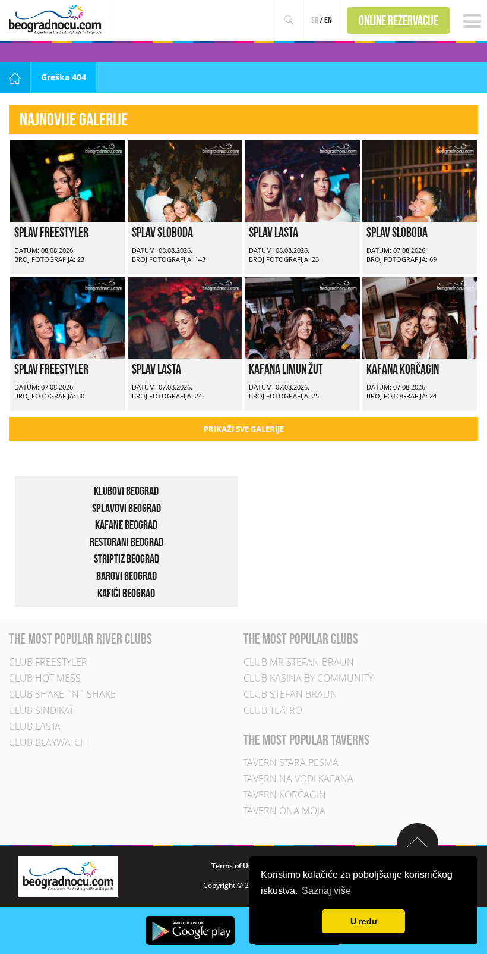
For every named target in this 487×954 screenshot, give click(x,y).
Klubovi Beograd (126, 490)
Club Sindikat (41, 710)
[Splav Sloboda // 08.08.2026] (185, 180)
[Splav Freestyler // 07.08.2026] (67, 316)
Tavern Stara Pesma (291, 762)
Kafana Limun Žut (286, 369)
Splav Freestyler (51, 232)
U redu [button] (363, 921)
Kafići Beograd (126, 593)
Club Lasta (35, 726)
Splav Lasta (273, 232)
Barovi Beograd (126, 575)
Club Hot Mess (45, 678)
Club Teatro (273, 710)
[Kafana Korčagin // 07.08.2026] (419, 316)
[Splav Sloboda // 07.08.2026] (419, 180)
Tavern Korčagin (285, 794)
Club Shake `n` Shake (62, 694)
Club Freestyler (48, 662)
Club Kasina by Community (308, 678)
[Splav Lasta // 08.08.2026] (302, 180)
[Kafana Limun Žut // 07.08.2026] (302, 316)
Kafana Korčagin (402, 369)
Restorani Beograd (126, 541)
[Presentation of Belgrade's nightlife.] (56, 19)
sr (314, 20)
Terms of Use (233, 866)
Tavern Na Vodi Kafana (298, 778)
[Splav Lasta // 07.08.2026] (185, 316)
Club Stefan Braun (290, 694)
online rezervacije (398, 20)
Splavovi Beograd (126, 507)
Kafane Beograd (126, 524)
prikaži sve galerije (244, 428)
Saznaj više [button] (326, 891)
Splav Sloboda (162, 232)
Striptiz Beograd (126, 558)
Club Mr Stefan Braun (299, 662)
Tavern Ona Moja (284, 810)
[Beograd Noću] (68, 875)
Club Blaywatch (48, 742)
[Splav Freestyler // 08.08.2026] (67, 180)
